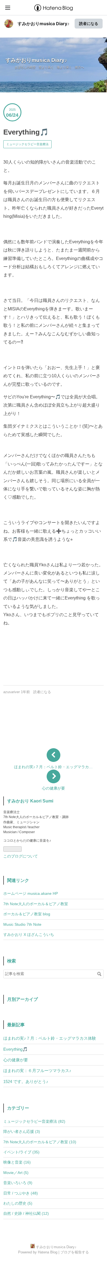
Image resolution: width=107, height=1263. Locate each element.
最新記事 (16, 1024)
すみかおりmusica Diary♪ (43, 23)
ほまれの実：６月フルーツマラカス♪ (37, 1070)
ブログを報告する (74, 1252)
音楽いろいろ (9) (17, 1183)
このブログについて (20, 856)
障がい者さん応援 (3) (21, 1132)
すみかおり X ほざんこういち (28, 935)
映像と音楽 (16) (17, 1162)
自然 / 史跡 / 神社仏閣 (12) (26, 1213)
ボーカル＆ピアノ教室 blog (26, 914)
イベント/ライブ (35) (21, 1152)
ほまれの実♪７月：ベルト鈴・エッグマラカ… (53, 767)
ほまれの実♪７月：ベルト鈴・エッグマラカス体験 (49, 1038)
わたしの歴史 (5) (17, 1203)
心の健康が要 (53, 788)
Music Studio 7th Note (22, 924)
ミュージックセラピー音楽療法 (27, 144)
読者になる (88, 23)
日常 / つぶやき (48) (20, 1193)
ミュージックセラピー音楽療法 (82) (34, 1121)
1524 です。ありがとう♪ (25, 1081)
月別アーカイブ (22, 999)
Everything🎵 (26, 132)
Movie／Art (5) (16, 1173)
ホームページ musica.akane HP (30, 893)
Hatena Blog (47, 1252)
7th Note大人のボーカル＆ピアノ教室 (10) (39, 1142)
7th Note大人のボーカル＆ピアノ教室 (35, 904)
